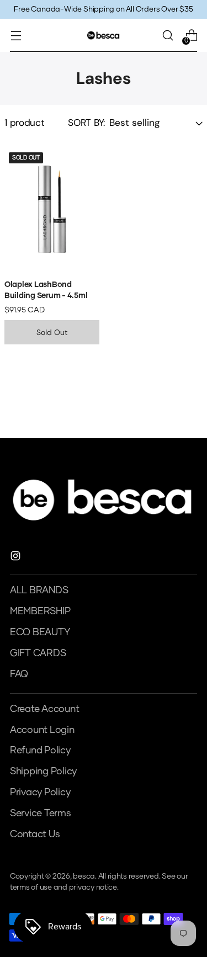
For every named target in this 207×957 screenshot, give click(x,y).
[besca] (103, 35)
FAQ (19, 674)
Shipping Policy (43, 772)
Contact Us (35, 834)
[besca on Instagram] (16, 558)
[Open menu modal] (15, 35)
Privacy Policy (40, 793)
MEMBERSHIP (40, 611)
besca (84, 876)
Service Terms (40, 813)
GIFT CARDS (38, 653)
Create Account (44, 709)
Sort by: (86, 122)
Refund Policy (40, 751)
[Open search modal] (167, 35)
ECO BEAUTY (40, 632)
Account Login (42, 730)
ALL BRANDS (39, 591)
